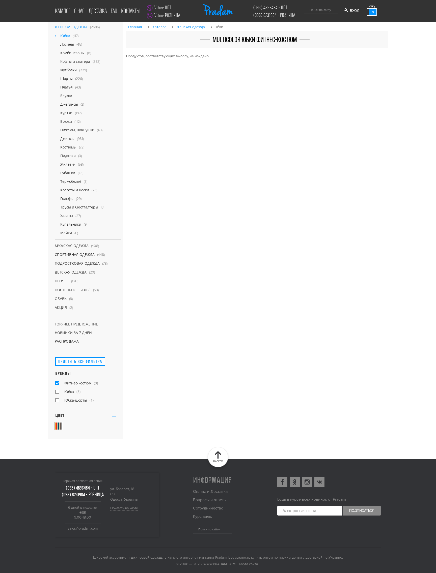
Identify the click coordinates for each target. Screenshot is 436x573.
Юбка (69, 391)
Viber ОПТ (162, 8)
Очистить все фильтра (80, 361)
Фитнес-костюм (77, 383)
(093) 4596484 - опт (270, 8)
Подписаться (361, 510)
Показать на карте (124, 508)
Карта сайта (248, 564)
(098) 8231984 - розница (274, 15)
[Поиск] (306, 9)
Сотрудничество (208, 508)
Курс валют (203, 516)
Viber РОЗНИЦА (167, 15)
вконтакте (319, 482)
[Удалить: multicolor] (58, 426)
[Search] (195, 529)
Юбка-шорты (75, 400)
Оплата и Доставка (210, 491)
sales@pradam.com (83, 528)
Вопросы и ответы (209, 499)
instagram (307, 482)
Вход (354, 11)
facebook (282, 482)
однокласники (295, 482)
